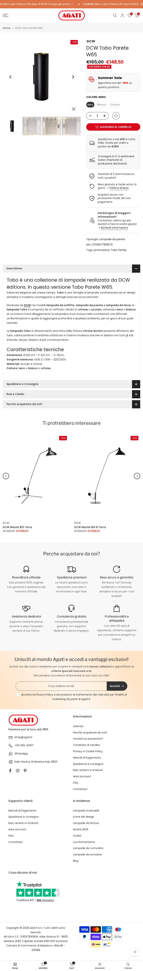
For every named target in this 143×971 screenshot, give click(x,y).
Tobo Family (119, 250)
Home (6, 28)
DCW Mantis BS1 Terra (17, 527)
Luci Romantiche (84, 842)
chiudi (140, 4)
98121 (54, 762)
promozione (101, 250)
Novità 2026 (80, 829)
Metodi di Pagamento (87, 757)
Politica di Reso (119, 188)
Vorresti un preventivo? (88, 739)
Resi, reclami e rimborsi (88, 770)
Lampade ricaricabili (86, 810)
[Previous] (11, 77)
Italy (47, 762)
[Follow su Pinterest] (25, 770)
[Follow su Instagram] (18, 770)
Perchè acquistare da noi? (90, 732)
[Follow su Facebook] (10, 770)
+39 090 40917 (24, 745)
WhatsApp (21, 753)
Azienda (78, 726)
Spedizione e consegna (88, 764)
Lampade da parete (112, 239)
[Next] (73, 77)
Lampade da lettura (86, 823)
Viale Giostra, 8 (23, 762)
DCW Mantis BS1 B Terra (90, 527)
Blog (75, 861)
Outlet (77, 836)
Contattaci (80, 789)
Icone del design (83, 817)
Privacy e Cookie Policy (88, 751)
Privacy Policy (44, 694)
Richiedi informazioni (114, 228)
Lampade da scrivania (87, 854)
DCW (91, 41)
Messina (39, 762)
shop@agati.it (23, 737)
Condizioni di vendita (86, 745)
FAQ (75, 783)
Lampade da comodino (88, 848)
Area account (82, 776)
